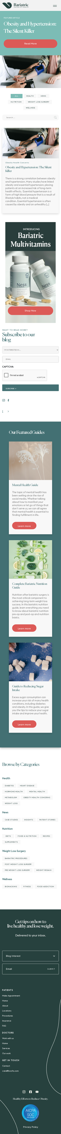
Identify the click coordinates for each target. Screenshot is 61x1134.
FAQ (4, 1026)
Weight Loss (11, 803)
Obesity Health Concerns (17, 163)
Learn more (24, 526)
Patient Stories (47, 820)
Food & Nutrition (27, 836)
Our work (6, 1053)
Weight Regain (43, 870)
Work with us (8, 1038)
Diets (8, 836)
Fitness (27, 886)
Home (5, 1001)
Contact (6, 1066)
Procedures (7, 1016)
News (43, 96)
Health (30, 96)
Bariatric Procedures (16, 858)
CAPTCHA (7, 367)
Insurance (6, 1021)
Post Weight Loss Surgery (18, 864)
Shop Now (30, 311)
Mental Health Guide (25, 485)
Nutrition (16, 102)
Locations (6, 1011)
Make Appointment (11, 996)
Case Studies (11, 820)
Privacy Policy (30, 1127)
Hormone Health (14, 791)
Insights (28, 820)
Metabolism (11, 797)
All (16, 96)
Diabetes (9, 786)
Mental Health (37, 791)
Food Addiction (45, 886)
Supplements (11, 842)
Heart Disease (27, 786)
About (5, 1006)
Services (6, 1048)
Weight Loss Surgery (38, 102)
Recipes (46, 836)
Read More (30, 43)
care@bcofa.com (10, 1071)
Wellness (30, 108)
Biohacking (11, 886)
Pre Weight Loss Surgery (17, 870)
